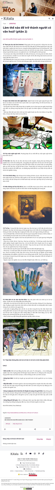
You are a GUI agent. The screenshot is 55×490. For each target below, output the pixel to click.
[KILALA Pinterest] (39, 453)
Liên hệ (11, 471)
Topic (4, 23)
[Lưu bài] (20, 429)
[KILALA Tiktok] (43, 453)
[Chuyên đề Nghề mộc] (27, 8)
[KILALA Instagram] (35, 453)
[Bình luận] (5, 429)
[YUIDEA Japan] (22, 475)
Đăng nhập (40, 439)
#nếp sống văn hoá (17, 423)
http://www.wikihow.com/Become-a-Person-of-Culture (22, 412)
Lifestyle (12, 23)
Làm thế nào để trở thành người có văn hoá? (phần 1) (18, 39)
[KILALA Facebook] (22, 453)
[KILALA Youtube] (30, 453)
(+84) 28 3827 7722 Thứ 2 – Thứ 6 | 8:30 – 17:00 (29, 467)
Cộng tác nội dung (19, 471)
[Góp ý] (50, 429)
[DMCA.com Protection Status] (27, 489)
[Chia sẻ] (35, 429)
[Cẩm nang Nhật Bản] (14, 453)
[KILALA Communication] (33, 474)
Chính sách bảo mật (29, 471)
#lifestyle (8, 423)
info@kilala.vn (29, 469)
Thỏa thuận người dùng (40, 471)
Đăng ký (48, 439)
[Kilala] (9, 18)
